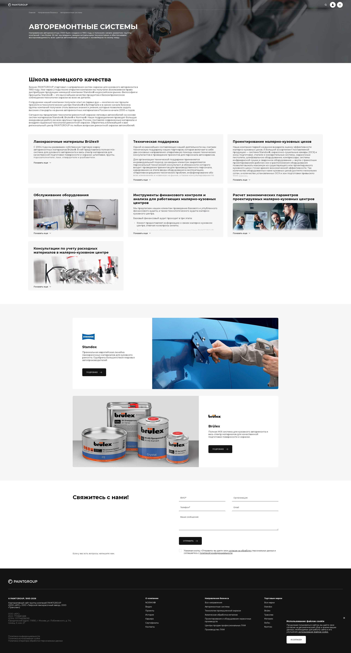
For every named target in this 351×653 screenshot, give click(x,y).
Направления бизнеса (48, 13)
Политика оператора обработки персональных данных (35, 641)
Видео (148, 606)
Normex (268, 627)
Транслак (268, 615)
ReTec (267, 623)
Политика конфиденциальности (24, 636)
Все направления (213, 602)
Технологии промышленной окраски (223, 610)
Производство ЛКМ (215, 629)
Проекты (149, 610)
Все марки (269, 602)
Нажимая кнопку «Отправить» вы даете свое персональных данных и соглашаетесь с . (230, 551)
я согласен (296, 640)
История (149, 615)
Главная (32, 13)
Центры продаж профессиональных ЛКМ (225, 625)
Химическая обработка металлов (221, 615)
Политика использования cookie (24, 638)
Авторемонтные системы (217, 606)
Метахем (268, 619)
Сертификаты (152, 623)
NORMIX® (150, 602)
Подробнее (92, 372)
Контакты (150, 627)
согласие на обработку (240, 550)
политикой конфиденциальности (216, 553)
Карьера (149, 619)
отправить (188, 541)
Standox (268, 606)
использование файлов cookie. (313, 632)
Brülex (267, 610)
